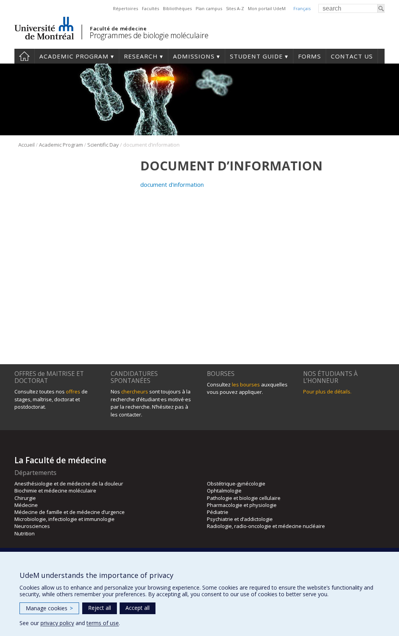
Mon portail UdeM (267, 8)
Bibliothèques (177, 8)
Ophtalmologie (224, 490)
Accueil (26, 144)
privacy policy (57, 623)
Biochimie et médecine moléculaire (55, 490)
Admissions (194, 56)
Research (141, 56)
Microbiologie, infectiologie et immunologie (64, 519)
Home (24, 56)
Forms (309, 56)
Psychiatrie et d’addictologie (240, 519)
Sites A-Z (235, 8)
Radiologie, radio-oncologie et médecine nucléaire (266, 526)
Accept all (137, 607)
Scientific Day (103, 144)
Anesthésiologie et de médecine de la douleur (68, 483)
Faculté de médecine (118, 28)
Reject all (99, 607)
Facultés (150, 8)
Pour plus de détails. (327, 391)
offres (73, 391)
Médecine (26, 504)
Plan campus (209, 8)
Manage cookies (49, 608)
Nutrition (24, 533)
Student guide (256, 56)
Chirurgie (25, 497)
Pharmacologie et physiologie (242, 504)
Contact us (352, 56)
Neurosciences (32, 526)
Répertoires (125, 8)
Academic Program (74, 56)
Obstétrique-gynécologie (236, 483)
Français (302, 8)
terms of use (103, 623)
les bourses (246, 384)
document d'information (172, 184)
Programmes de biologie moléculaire (149, 35)
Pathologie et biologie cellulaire (244, 497)
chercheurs (134, 391)
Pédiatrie (217, 512)
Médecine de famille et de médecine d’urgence (69, 512)
